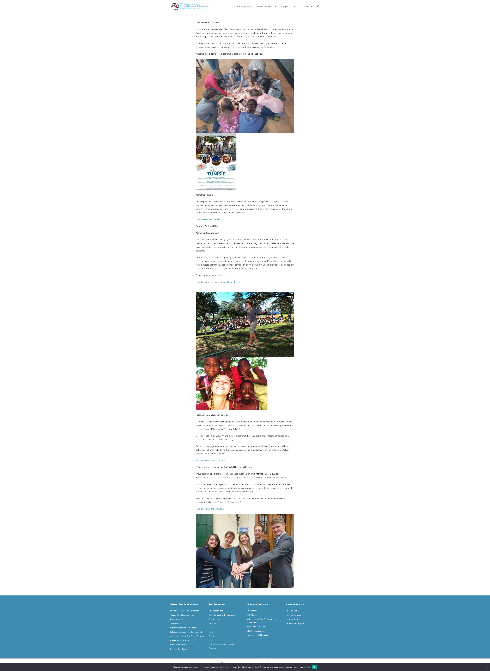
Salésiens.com (176, 623)
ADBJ (211, 640)
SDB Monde (252, 615)
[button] (250, 6)
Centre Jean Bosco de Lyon (182, 640)
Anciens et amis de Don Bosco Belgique (187, 636)
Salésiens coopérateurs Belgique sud (186, 632)
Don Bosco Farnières (179, 645)
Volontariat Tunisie (211, 219)
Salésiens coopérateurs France (183, 628)
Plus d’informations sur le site (210, 509)
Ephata (211, 636)
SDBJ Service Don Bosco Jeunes (222, 615)
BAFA (211, 628)
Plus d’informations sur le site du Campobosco (218, 282)
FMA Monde (252, 611)
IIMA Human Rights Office (257, 635)
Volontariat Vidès (216, 611)
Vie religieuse (243, 6)
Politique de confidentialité (249, 663)
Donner (305, 6)
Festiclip (212, 623)
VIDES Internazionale (255, 631)
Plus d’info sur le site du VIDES (210, 460)
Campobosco (214, 619)
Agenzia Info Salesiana (256, 627)
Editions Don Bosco (178, 649)
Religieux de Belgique (294, 623)
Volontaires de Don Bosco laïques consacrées (261, 620)
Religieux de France (293, 619)
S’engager (283, 6)
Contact (295, 6)
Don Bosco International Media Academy (222, 646)
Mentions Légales (228, 663)
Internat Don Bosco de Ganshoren (184, 611)
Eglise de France (292, 611)
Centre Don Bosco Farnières (182, 615)
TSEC (211, 632)
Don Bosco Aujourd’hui (180, 619)
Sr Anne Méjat (211, 226)
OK (314, 667)
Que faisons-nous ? (264, 6)
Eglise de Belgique (293, 615)
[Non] (487, 667)
